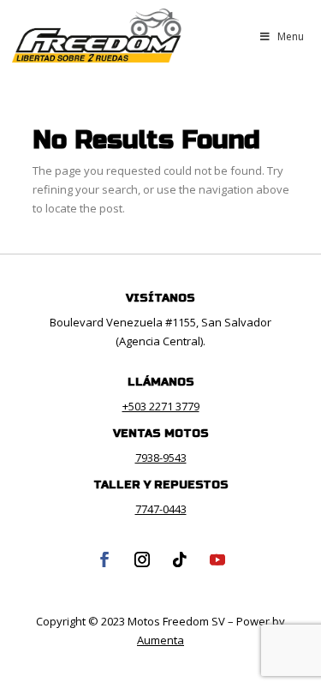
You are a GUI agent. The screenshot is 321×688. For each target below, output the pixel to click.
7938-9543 (161, 457)
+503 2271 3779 (160, 406)
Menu (290, 36)
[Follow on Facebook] (104, 559)
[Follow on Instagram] (142, 559)
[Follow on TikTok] (179, 559)
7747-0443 (161, 509)
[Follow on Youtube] (217, 559)
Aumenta (160, 640)
